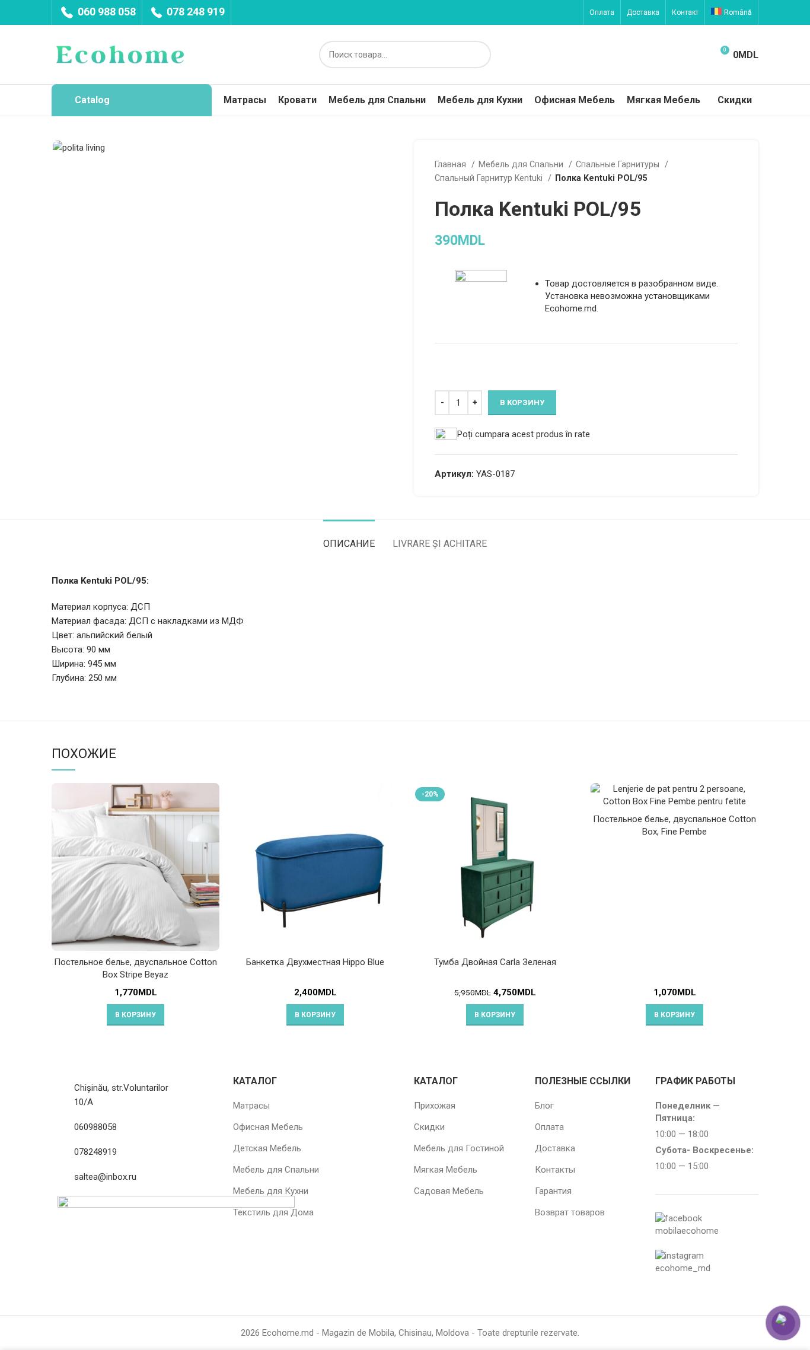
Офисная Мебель (268, 1127)
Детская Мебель (267, 1148)
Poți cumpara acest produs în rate (523, 434)
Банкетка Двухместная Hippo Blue (315, 962)
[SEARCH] (477, 54)
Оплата (549, 1127)
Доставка (555, 1148)
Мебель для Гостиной (459, 1148)
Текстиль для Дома (273, 1212)
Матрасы (251, 1105)
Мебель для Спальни (522, 164)
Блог (544, 1105)
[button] (135, 1015)
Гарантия (553, 1191)
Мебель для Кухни (270, 1191)
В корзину (522, 402)
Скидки (429, 1127)
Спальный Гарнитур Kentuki (490, 178)
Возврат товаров (570, 1212)
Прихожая (434, 1105)
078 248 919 (194, 11)
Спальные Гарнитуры (619, 164)
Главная (451, 164)
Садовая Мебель (449, 1191)
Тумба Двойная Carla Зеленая (495, 962)
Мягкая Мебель (445, 1169)
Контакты (555, 1169)
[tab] (349, 538)
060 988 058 (105, 11)
